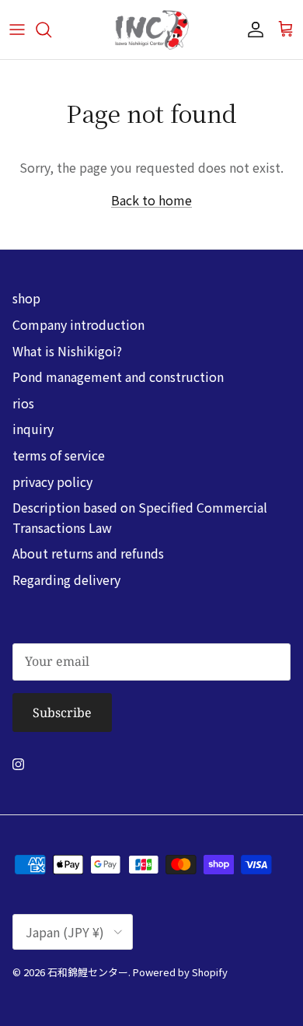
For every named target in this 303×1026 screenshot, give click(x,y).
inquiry (33, 428)
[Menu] (17, 29)
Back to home (151, 200)
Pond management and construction (118, 376)
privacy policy (52, 481)
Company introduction (78, 324)
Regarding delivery (66, 579)
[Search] (51, 29)
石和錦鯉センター (87, 972)
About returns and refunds (88, 553)
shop (26, 298)
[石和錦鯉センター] (151, 29)
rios (23, 403)
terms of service (58, 455)
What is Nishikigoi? (67, 350)
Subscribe (62, 712)
